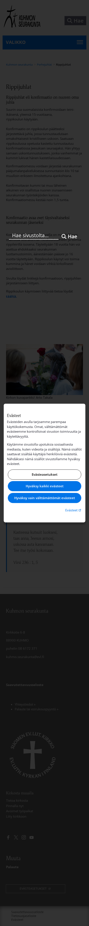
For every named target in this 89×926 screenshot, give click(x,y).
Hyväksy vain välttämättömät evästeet (44, 498)
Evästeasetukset (44, 474)
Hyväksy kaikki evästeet (45, 486)
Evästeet (73, 510)
